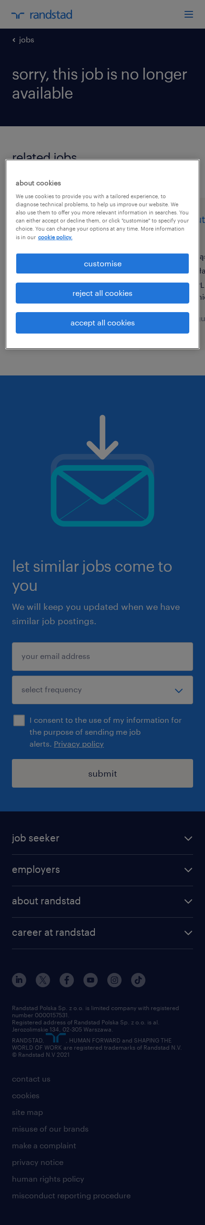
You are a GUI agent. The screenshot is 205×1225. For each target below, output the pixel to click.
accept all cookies (103, 322)
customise (103, 263)
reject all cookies (102, 292)
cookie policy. (55, 237)
